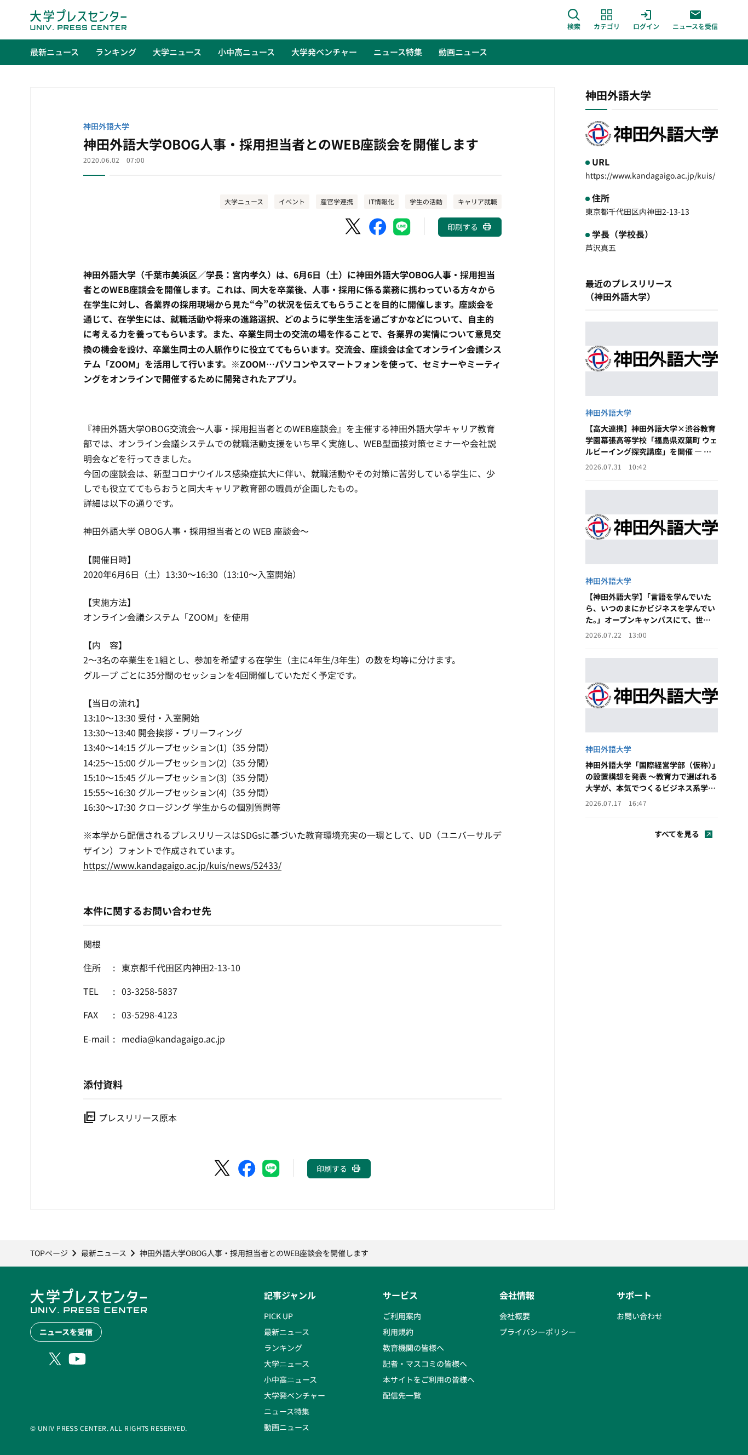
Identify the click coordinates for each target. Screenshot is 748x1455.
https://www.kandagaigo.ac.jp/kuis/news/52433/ (182, 865)
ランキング (283, 1347)
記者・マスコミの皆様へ (425, 1363)
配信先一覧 (402, 1395)
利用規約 (398, 1331)
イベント (292, 201)
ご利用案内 (402, 1315)
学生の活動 (426, 201)
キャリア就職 (477, 201)
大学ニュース (244, 201)
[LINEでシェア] (402, 227)
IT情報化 (381, 201)
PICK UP (278, 1315)
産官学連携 (336, 201)
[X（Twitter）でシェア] (354, 227)
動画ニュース (286, 1427)
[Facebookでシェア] (378, 227)
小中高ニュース (290, 1379)
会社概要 (514, 1315)
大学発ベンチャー (294, 1395)
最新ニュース (286, 1331)
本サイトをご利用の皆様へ (429, 1379)
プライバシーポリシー (537, 1331)
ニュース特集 (286, 1411)
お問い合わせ (640, 1315)
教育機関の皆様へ (413, 1347)
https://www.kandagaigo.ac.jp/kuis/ (650, 175)
